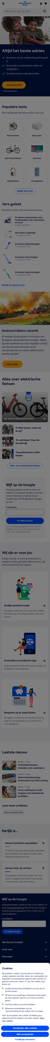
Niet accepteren (25, 1034)
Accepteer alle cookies (25, 1028)
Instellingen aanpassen (25, 1039)
